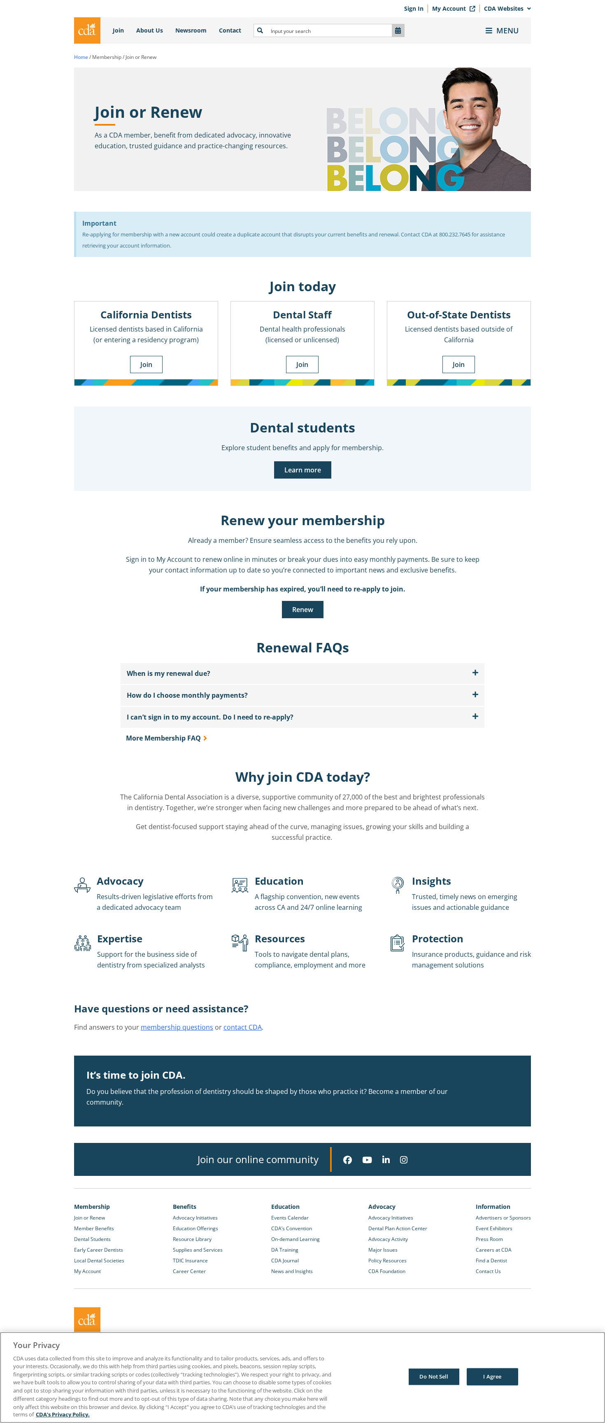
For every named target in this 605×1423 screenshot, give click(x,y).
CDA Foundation (386, 1271)
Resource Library (192, 1239)
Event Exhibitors (494, 1228)
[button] (302, 673)
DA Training (284, 1249)
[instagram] (403, 1160)
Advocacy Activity (388, 1239)
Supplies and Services (198, 1249)
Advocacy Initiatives (195, 1217)
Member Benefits (94, 1228)
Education (285, 1206)
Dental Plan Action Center (397, 1228)
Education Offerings (195, 1228)
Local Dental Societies (99, 1260)
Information (493, 1206)
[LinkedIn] (386, 1160)
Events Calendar (290, 1217)
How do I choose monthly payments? (187, 695)
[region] (302, 1377)
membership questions (177, 1027)
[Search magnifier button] (260, 30)
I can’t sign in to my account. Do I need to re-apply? (210, 717)
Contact (230, 30)
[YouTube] (367, 1160)
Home (81, 57)
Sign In (414, 8)
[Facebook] (347, 1160)
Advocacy (382, 1206)
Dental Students (92, 1239)
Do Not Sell (433, 1376)
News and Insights (292, 1271)
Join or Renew (89, 1217)
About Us (149, 30)
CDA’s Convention (291, 1228)
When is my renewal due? (168, 673)
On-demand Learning (295, 1239)
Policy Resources (387, 1260)
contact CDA (242, 1027)
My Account (450, 8)
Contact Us (488, 1271)
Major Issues (383, 1249)
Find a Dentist (491, 1260)
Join (118, 30)
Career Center (189, 1271)
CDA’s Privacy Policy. (63, 1414)
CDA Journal (285, 1260)
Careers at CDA (494, 1249)
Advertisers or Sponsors (503, 1217)
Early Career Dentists (98, 1249)
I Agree (492, 1376)
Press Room (489, 1239)
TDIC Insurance (190, 1260)
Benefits (184, 1206)
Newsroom (191, 30)
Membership (92, 1206)
